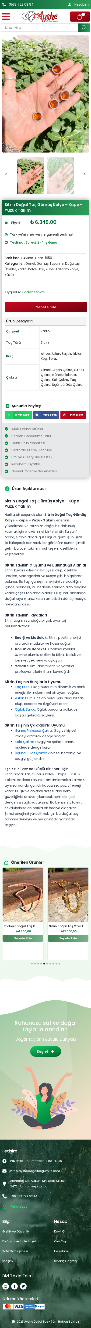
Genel (30, 263)
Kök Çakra (60, 379)
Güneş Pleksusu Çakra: (34, 730)
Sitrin (45, 342)
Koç (44, 358)
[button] (6, 94)
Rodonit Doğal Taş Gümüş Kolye (28, 926)
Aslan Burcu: (25, 698)
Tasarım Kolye (67, 269)
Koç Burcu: (23, 687)
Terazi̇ (53, 358)
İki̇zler (77, 353)
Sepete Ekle (46, 307)
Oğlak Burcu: (25, 709)
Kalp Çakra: (24, 741)
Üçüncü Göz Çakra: (31, 753)
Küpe (50, 269)
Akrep (45, 353)
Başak (66, 353)
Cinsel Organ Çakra (56, 369)
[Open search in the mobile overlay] (45, 27)
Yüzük (9, 274)
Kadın (22, 269)
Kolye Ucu (36, 269)
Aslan (56, 353)
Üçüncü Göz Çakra (67, 384)
